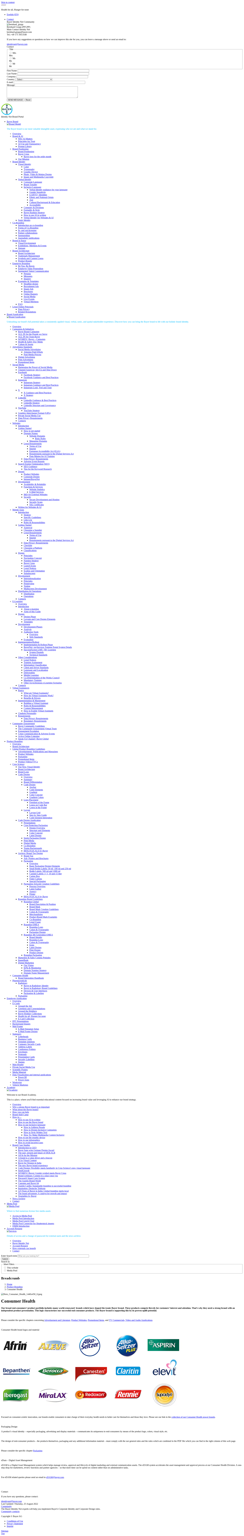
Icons (31, 945)
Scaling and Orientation (34, 571)
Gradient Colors (36, 797)
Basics (21, 690)
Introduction (23, 426)
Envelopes (22, 1052)
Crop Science (18, 764)
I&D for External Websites (35, 494)
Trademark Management (29, 256)
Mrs (14, 53)
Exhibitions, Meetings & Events (32, 245)
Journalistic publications (28, 238)
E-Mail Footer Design (28, 1031)
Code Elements (36, 790)
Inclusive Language (32, 187)
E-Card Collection (26, 1019)
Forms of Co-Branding (28, 228)
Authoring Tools (31, 632)
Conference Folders (27, 1049)
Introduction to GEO (27, 1147)
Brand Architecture (20, 251)
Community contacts (10, 1511)
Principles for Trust (26, 141)
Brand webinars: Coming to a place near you (38, 1175)
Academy (11, 1087)
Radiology (22, 983)
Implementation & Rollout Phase (38, 644)
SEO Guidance (30, 466)
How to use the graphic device (31, 1137)
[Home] (6, 114)
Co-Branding (18, 223)
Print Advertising (25, 359)
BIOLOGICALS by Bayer (36, 851)
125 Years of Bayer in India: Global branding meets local (43, 1191)
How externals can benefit (24, 1248)
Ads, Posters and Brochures (36, 858)
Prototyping (29, 583)
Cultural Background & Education (44, 202)
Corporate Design (32, 476)
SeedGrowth (23, 1170)
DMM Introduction (21, 1226)
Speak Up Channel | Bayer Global (33, 739)
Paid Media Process (32, 354)
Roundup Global (31, 901)
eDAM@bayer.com (55, 1477)
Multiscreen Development (35, 588)
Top (3, 1533)
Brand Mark (34, 907)
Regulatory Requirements (35, 721)
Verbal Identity (24, 179)
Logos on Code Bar (38, 805)
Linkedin (22, 398)
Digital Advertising (26, 357)
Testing (27, 586)
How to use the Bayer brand (30, 1122)
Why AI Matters (25, 139)
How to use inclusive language (31, 1125)
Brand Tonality (30, 184)
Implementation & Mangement (31, 700)
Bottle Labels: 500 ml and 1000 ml (44, 871)
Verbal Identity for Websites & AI (39, 217)
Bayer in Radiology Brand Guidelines (40, 988)
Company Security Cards (29, 1044)
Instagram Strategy (32, 382)
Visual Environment (27, 243)
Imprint (32, 448)
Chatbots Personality (27, 713)
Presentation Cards (26, 1057)
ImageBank (23, 960)
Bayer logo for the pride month (37, 156)
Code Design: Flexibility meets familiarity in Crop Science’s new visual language (54, 1168)
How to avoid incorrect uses (30, 1142)
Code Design (24, 774)
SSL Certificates (36, 504)
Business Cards (25, 1039)
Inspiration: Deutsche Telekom (31, 1188)
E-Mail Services (36, 492)
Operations (28, 596)
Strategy (27, 515)
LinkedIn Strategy (32, 403)
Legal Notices (30, 568)
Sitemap (4, 1531)
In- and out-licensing (27, 230)
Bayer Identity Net (20, 1243)
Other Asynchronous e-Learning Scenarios (43, 683)
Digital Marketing (26, 963)
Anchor (32, 787)
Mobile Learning (31, 675)
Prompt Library (25, 146)
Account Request (14, 1228)
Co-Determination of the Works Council (41, 678)
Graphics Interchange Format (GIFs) (34, 413)
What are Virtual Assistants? (36, 693)
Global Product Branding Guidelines (28, 749)
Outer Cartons (35, 879)
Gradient (33, 792)
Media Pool (12, 1203)
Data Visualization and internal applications (31, 1075)
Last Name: (12, 73)
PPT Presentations (20, 1021)
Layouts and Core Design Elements (39, 619)
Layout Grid (34, 812)
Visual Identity (24, 164)
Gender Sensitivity (37, 192)
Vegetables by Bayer (27, 1196)
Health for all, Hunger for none (32, 1016)
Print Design (35, 950)
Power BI (22, 1077)
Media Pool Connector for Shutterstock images (33, 1223)
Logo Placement (31, 800)
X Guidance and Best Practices (37, 392)
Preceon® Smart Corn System (31, 1178)
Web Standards (36, 637)
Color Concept (36, 795)
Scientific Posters (20, 1069)
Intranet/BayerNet (32, 479)
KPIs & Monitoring (32, 968)
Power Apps (23, 1080)
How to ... (16, 1117)
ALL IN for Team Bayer (29, 337)
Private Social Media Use (29, 415)
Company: (11, 76)
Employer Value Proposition (30, 268)
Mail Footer (17, 1026)
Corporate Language (33, 182)
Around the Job (25, 1006)
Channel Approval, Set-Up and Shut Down (37, 370)
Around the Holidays (27, 1011)
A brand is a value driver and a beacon (35, 1158)
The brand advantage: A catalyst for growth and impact (42, 1193)
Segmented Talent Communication (33, 271)
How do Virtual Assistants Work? (39, 695)
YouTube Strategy (32, 410)
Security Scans (36, 502)
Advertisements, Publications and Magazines (38, 751)
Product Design (36, 952)
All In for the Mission (27, 1155)
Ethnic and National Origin (41, 197)
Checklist (28, 545)
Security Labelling (26, 1059)
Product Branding (15, 741)
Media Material (19, 1072)
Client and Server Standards (36, 667)
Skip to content (8, 2)
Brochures (28, 291)
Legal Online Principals (22, 307)
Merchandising (36, 914)
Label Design (35, 835)
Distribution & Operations (29, 591)
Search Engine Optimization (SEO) (34, 464)
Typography (29, 169)
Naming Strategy (31, 560)
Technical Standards (38, 655)
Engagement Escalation (28, 731)
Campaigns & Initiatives (23, 329)
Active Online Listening (29, 736)
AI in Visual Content (27, 1160)
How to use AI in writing (35, 215)
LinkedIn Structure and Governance (40, 405)
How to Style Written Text (35, 1132)
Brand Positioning (20, 149)
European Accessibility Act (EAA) (44, 451)
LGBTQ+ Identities (38, 195)
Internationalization (32, 578)
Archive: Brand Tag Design (30, 853)
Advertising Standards (22, 347)
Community (6, 1506)
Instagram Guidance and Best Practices (41, 385)
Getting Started (24, 428)
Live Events (29, 299)
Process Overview (37, 886)
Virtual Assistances (20, 688)
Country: (11, 79)
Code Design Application (29, 820)
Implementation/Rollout (28, 642)
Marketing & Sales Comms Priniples (34, 957)
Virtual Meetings (31, 301)
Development (24, 482)
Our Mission (23, 159)
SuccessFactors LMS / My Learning (40, 650)
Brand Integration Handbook (31, 978)
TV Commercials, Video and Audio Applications (130, 1320)
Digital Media (30, 843)
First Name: (12, 70)
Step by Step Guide (38, 815)
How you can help (20, 1112)
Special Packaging (37, 881)
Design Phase (30, 616)
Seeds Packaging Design (35, 838)
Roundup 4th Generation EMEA (38, 935)
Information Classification (35, 665)
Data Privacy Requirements (30, 418)
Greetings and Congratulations (31, 1008)
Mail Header (18, 1064)
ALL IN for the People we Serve (32, 334)
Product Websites (31, 474)
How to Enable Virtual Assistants (38, 711)
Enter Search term (9, 1256)
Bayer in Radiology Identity (36, 985)
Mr (14, 63)
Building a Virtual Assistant (36, 703)
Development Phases (33, 627)
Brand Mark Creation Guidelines (44, 909)
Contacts (22, 420)
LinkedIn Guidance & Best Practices (40, 400)
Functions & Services (33, 487)
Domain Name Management (36, 973)
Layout (27, 810)
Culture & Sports (25, 344)
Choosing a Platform (33, 548)
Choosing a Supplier (33, 530)
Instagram (22, 380)
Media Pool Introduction (23, 1218)
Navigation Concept (33, 558)
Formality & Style (32, 210)
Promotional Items (26, 362)
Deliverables (29, 672)
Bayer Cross (23, 154)
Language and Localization (36, 670)
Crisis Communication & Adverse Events (36, 734)
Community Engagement (23, 723)
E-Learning (17, 601)
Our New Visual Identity (29, 767)
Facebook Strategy (32, 375)
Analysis (27, 629)
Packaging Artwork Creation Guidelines (41, 884)
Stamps (21, 1062)
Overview (16, 133)
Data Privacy (24, 309)
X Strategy (28, 395)
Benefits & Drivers (32, 698)
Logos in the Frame (38, 807)
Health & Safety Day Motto (30, 342)
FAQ (20, 304)
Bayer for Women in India (29, 1163)
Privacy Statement (15, 1523)
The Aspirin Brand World (29, 1181)
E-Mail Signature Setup (28, 1029)
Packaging (22, 756)
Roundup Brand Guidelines (30, 899)
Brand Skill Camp (20, 1114)
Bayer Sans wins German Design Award (36, 1150)
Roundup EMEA (31, 924)
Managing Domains (38, 441)
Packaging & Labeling (34, 993)
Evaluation (28, 639)
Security (27, 497)
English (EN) (13, 14)
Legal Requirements (33, 443)
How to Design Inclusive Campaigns (40, 1130)
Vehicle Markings (20, 1085)
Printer (32, 894)
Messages (28, 276)
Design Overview (37, 828)
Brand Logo (23, 772)
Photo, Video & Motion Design (38, 174)
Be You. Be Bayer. (26, 266)
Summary (28, 779)
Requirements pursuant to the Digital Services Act (51, 454)
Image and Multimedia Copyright (38, 177)
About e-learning (31, 609)
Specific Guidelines (32, 517)
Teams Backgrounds (33, 848)
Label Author (35, 889)
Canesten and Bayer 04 (28, 1183)
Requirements (24, 716)
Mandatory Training (33, 680)
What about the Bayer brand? (25, 1109)
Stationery (16, 1034)
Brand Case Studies (21, 1145)
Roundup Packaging (33, 955)
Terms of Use (35, 446)
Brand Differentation (33, 782)
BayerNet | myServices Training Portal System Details (48, 647)
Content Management (33, 708)
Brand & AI (17, 136)
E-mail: (10, 82)
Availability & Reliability (35, 484)
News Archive (18, 1198)
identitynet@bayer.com (17, 44)
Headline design (31, 284)
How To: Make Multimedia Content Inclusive (44, 1135)
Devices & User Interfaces (35, 991)
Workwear (17, 1082)
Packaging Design (37, 932)
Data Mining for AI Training (42, 456)
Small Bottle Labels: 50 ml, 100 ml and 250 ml (50, 868)
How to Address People (34, 1127)
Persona (27, 273)
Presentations (29, 823)
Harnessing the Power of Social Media (35, 367)
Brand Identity (18, 161)
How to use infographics (29, 1140)
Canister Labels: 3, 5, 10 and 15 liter (45, 873)
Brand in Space (19, 240)
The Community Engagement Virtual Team (37, 728)
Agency (32, 891)
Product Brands (25, 261)
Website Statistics (37, 489)
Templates (28, 622)
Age (31, 200)
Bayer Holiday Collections (30, 1013)
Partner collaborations (27, 233)
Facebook (22, 372)
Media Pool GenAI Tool (23, 1221)
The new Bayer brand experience (33, 1165)
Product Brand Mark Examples (43, 917)
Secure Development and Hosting (44, 499)
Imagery (27, 279)
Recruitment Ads (31, 286)
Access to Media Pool (22, 1216)
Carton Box (34, 876)
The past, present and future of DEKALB (36, 1153)
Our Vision (29, 965)
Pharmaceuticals (19, 980)
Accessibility (35, 205)
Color (26, 167)
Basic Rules (40, 438)
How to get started (32, 431)
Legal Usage (35, 922)
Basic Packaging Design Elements (44, 866)
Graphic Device (31, 172)
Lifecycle (28, 520)
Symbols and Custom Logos (30, 258)
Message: (11, 85)
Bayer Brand (12, 121)
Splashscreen (29, 573)
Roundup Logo (36, 927)
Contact (10, 19)
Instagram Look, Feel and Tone (38, 387)
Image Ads (28, 289)
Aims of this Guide (32, 611)
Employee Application (17, 998)
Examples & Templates (28, 281)
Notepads (22, 1054)
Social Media (29, 296)
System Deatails (36, 652)
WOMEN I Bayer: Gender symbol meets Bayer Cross (42, 1173)
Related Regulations (27, 312)
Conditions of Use (15, 1521)
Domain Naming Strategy (35, 970)
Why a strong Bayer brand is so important (31, 1107)
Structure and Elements (39, 830)
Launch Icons (30, 566)
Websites (16, 423)
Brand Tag (28, 856)
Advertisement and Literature (57, 1320)
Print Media (29, 840)
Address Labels (25, 1047)
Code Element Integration (40, 817)
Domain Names (31, 433)
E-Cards (16, 1003)
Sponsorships (24, 235)
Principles (28, 555)
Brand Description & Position (42, 904)
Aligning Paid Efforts (33, 352)
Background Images (21, 1024)
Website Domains (37, 436)
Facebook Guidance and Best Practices (41, 377)
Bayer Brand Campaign (28, 331)
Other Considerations (27, 657)
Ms (14, 58)
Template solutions (26, 1041)
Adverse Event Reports (34, 461)
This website (12, 1268)
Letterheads (23, 1036)
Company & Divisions (34, 207)
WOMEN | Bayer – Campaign (31, 339)
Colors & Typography (39, 912)
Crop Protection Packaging (36, 825)
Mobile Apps (18, 510)
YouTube (22, 408)
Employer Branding (21, 263)
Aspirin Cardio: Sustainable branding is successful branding (44, 1186)
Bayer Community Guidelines (31, 726)
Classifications (30, 550)
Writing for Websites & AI (29, 507)
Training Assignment (33, 662)
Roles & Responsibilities (35, 706)
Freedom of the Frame (39, 802)
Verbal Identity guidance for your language (48, 189)
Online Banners (31, 294)
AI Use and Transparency (29, 144)
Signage (21, 248)
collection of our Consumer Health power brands (193, 1417)
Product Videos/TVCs (28, 762)
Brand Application (15, 314)
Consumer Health (20, 975)
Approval (28, 527)
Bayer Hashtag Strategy (34, 212)
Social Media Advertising (29, 349)
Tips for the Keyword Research (38, 469)
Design (21, 471)
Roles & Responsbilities (34, 522)
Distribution (29, 594)
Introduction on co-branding (30, 225)
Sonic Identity (24, 220)
